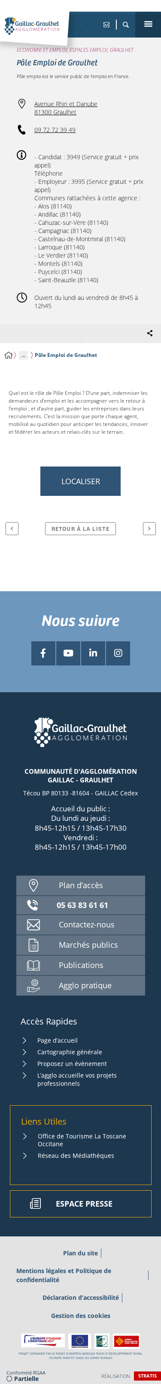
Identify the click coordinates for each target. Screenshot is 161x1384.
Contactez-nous (87, 924)
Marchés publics (88, 944)
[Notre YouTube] (68, 653)
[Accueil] (8, 355)
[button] (125, 25)
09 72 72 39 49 (55, 130)
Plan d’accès (81, 885)
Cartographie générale (69, 1052)
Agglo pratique (85, 985)
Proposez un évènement (72, 1063)
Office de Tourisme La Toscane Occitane (82, 1140)
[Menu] (148, 25)
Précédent (12, 528)
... (23, 355)
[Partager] (149, 333)
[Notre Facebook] (43, 653)
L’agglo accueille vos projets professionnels (77, 1079)
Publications (81, 965)
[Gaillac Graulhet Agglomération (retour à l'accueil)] (45, 35)
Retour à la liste (80, 528)
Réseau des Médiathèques (76, 1155)
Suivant (149, 528)
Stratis (147, 1375)
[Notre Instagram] (118, 653)
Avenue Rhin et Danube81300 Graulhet (65, 108)
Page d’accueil (57, 1040)
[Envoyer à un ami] (106, 25)
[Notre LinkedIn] (93, 653)
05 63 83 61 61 (82, 905)
